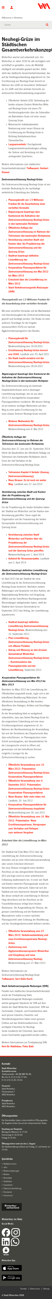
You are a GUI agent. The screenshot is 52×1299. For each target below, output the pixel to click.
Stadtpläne (7, 1181)
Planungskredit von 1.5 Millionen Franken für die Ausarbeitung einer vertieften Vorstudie (26, 204)
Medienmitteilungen (11, 1171)
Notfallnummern (10, 1164)
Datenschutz (35, 1289)
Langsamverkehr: (17, 144)
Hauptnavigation (3, 8)
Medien (6, 1174)
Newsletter (7, 1178)
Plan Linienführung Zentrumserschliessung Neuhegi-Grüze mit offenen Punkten (28, 642)
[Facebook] (6, 1236)
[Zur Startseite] (38, 6)
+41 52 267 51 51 (23, 1074)
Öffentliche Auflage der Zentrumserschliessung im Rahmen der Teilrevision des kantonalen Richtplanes (29, 232)
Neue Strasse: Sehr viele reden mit (26, 796)
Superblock (8, 1185)
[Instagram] (15, 1236)
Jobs (5, 1167)
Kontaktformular (9, 1071)
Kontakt (23, 1289)
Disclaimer (7, 1192)
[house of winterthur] (12, 1210)
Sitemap (46, 1289)
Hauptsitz (6, 1086)
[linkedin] (6, 1245)
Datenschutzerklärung (12, 1188)
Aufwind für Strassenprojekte (23, 558)
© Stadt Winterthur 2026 (13, 1295)
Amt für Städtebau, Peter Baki (18, 1046)
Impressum (8, 1195)
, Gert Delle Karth (17, 979)
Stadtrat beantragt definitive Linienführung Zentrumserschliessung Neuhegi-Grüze (28, 626)
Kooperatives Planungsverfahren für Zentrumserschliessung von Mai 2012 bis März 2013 (28, 271)
